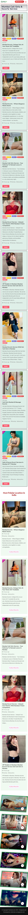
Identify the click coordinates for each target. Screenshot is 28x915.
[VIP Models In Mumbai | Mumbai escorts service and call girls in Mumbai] (12, 264)
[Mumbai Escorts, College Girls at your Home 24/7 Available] (12, 25)
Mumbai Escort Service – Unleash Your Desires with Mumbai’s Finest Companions (13, 223)
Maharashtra (19, 63)
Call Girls (4, 161)
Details (6, 68)
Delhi (5, 827)
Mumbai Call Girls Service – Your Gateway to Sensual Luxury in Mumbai (12, 165)
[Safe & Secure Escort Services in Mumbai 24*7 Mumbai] (12, 443)
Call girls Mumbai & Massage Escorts (11, 403)
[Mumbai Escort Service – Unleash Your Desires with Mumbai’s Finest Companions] (12, 203)
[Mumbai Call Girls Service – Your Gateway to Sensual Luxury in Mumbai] (12, 144)
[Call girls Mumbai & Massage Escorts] (12, 383)
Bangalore (6, 865)
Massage (4, 400)
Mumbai (13, 63)
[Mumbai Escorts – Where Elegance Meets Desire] (12, 84)
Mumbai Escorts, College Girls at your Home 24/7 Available (12, 45)
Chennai (6, 902)
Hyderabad (7, 883)
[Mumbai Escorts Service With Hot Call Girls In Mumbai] (12, 325)
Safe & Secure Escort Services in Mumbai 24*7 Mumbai (12, 463)
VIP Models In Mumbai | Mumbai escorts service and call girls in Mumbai (12, 285)
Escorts (4, 42)
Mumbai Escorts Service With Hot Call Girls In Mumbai (13, 348)
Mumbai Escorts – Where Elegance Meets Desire (13, 104)
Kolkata (6, 846)
